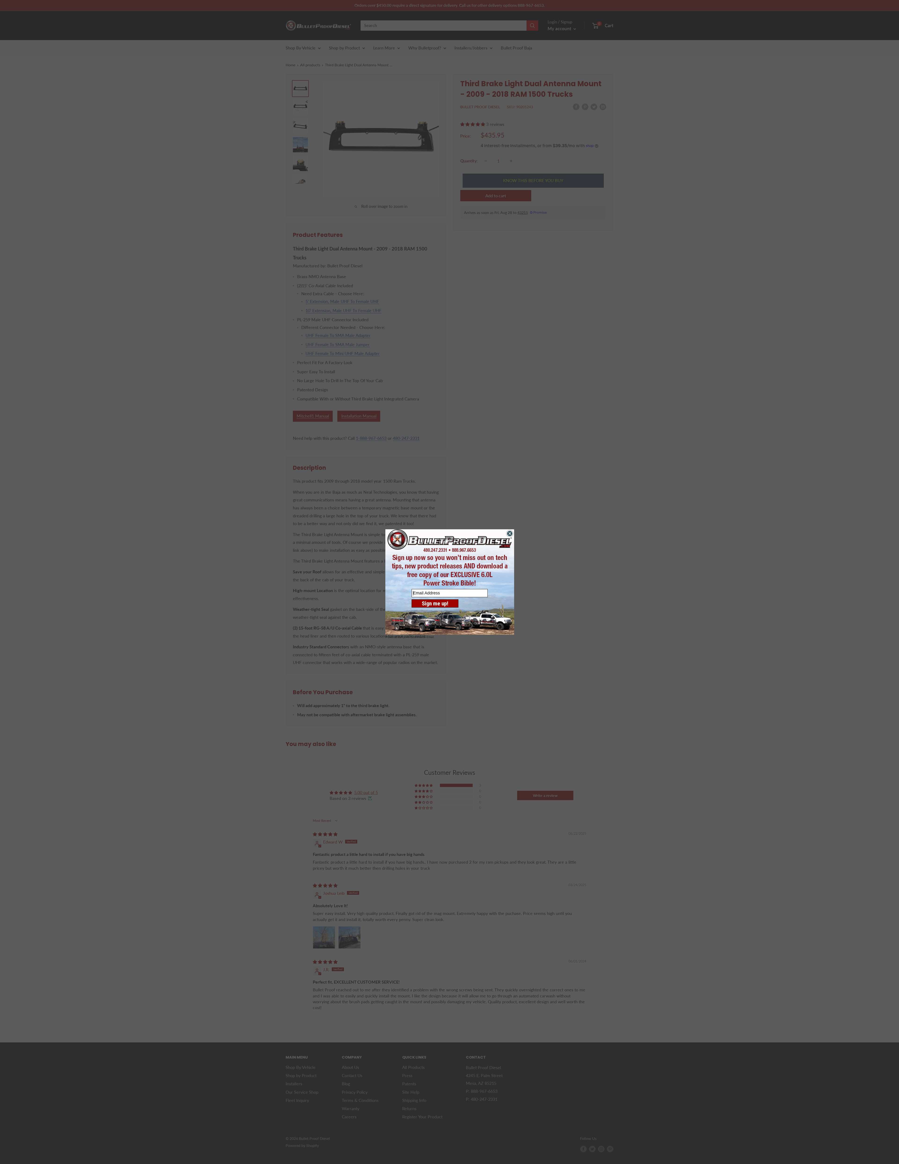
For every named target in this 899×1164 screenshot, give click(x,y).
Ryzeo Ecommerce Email (417, 637)
